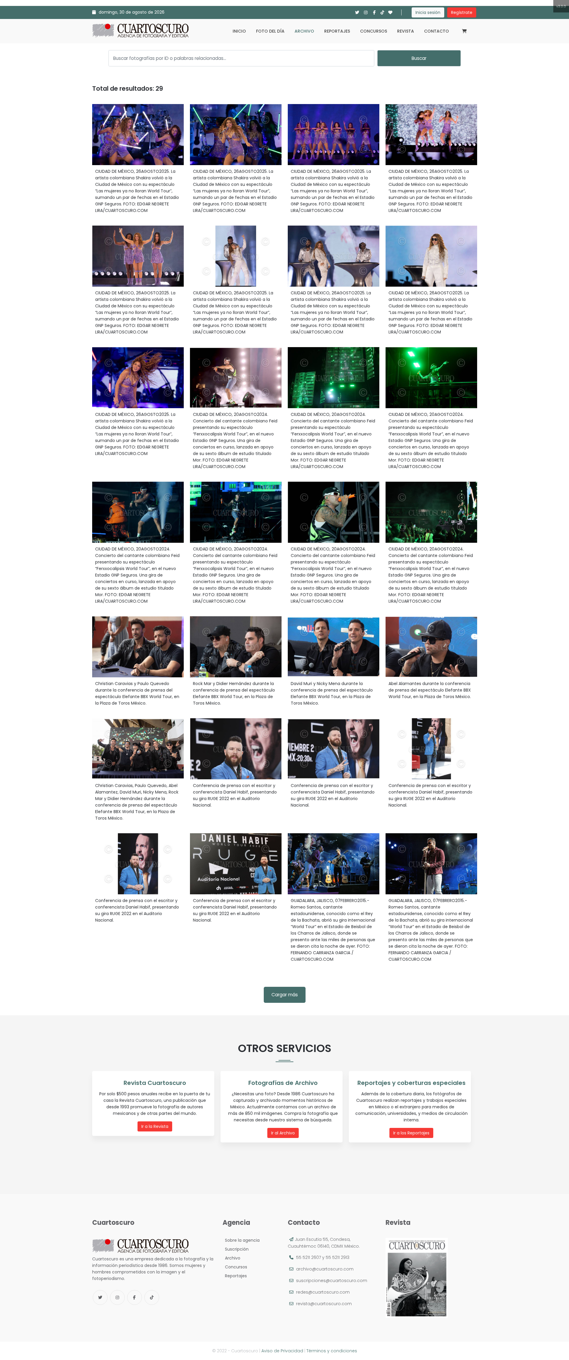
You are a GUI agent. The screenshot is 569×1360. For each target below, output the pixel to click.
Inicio (239, 31)
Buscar (419, 58)
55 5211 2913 (337, 1257)
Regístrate (461, 12)
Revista (405, 31)
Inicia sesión (427, 12)
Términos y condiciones (331, 1351)
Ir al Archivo (283, 1133)
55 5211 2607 (308, 1257)
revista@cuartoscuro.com (324, 1304)
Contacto (436, 31)
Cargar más (284, 995)
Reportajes (337, 31)
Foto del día (270, 31)
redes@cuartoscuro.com (323, 1292)
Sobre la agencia (241, 1240)
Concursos (373, 31)
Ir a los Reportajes (411, 1133)
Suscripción (236, 1249)
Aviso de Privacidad (282, 1351)
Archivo (304, 31)
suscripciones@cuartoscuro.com (331, 1281)
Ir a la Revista (154, 1126)
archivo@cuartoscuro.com (325, 1269)
